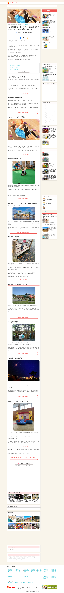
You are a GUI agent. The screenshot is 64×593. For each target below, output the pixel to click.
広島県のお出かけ (46, 569)
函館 (17, 557)
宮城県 (30, 557)
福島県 (24, 559)
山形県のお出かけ (10, 575)
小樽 (14, 557)
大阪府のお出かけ (39, 569)
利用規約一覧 (30, 582)
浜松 (44, 120)
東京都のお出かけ (26, 569)
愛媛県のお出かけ (46, 575)
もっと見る (23, 71)
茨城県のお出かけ (26, 576)
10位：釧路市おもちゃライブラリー (15, 65)
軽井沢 (48, 120)
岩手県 (11, 559)
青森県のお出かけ (10, 571)
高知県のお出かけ (46, 576)
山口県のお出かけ (46, 571)
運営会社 (16, 582)
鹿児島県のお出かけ (53, 576)
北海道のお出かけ (10, 569)
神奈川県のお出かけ (26, 570)
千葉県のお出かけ (26, 571)
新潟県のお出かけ (18, 571)
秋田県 (15, 559)
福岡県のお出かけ (53, 569)
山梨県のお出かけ (18, 570)
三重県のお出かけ (33, 571)
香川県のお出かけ (46, 577)
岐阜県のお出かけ (33, 570)
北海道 (25, 557)
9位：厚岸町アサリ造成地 (14, 67)
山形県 (19, 559)
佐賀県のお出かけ (53, 570)
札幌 (10, 557)
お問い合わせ (9, 582)
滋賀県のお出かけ (39, 575)
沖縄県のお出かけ (53, 577)
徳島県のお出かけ (46, 578)
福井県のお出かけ (18, 575)
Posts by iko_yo (45, 211)
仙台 (21, 557)
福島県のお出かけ (10, 576)
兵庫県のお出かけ (39, 571)
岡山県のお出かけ (46, 570)
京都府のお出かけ (39, 570)
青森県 (34, 557)
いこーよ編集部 (26, 24)
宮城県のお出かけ (10, 570)
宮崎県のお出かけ (53, 575)
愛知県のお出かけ (33, 569)
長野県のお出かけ (18, 569)
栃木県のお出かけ (26, 575)
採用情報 (23, 582)
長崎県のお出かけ (53, 571)
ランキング (11, 549)
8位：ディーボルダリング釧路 (14, 69)
